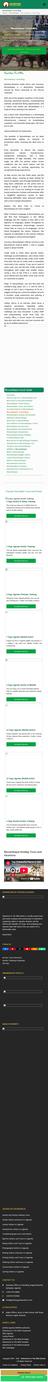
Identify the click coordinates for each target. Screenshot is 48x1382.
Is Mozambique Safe (15, 437)
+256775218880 (13, 1292)
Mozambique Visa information (19, 429)
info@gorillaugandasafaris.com (19, 1300)
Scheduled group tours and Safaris (16, 1234)
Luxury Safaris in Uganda (12, 1224)
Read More (6, 934)
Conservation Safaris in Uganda (15, 1267)
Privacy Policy (26, 1365)
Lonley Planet (8, 1336)
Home (4, 13)
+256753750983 (13, 1296)
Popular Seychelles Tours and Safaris (24, 491)
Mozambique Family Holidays (19, 435)
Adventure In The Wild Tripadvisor (16, 1330)
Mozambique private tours (18, 426)
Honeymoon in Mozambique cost (20, 443)
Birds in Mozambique (15, 452)
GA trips (5, 963)
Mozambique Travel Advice (18, 403)
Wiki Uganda (7, 1333)
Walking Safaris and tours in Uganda (17, 1262)
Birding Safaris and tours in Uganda (17, 1253)
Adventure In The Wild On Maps (15, 1339)
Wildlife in (17, 449)
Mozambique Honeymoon (17, 432)
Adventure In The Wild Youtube (15, 1342)
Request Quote (24, 1372)
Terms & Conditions (10, 1365)
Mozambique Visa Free (16, 463)
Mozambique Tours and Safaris (20, 406)
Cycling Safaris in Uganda (13, 1271)
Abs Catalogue (8, 1347)
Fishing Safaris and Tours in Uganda (17, 1257)
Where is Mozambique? (16, 460)
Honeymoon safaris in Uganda (15, 1229)
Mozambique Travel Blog (18, 412)
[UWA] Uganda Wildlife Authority (16, 1327)
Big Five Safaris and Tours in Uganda (17, 1238)
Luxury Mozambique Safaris (18, 457)
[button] (44, 4)
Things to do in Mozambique (19, 446)
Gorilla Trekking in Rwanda (13, 960)
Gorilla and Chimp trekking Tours (16, 1215)
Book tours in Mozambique (18, 420)
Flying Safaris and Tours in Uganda (17, 1243)
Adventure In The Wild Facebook (15, 1345)
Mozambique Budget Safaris (18, 454)
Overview (11, 395)
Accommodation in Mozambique (20, 409)
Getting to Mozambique (17, 418)
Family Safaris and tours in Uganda (17, 1219)
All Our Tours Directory (12, 957)
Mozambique (14, 13)
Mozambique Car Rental (17, 466)
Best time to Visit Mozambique (19, 400)
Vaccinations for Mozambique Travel (22, 423)
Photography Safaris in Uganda (15, 1248)
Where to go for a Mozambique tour (22, 398)
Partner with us (39, 1365)
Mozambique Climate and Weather (21, 415)
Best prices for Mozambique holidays (22, 440)
